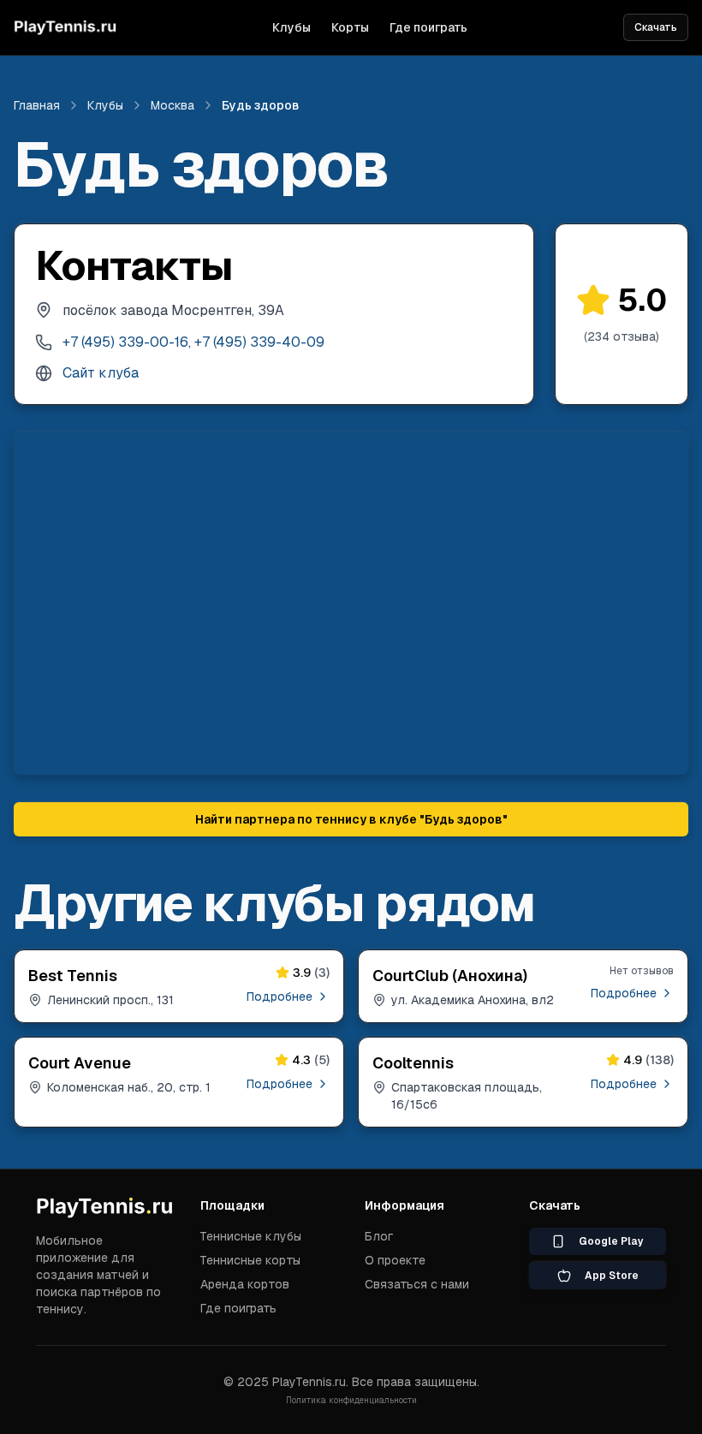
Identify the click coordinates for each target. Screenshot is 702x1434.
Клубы (291, 27)
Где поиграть (428, 27)
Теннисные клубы (250, 1236)
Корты (350, 27)
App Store (612, 1275)
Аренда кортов (244, 1284)
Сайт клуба (100, 373)
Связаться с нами (417, 1284)
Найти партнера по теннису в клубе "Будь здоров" (351, 819)
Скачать (655, 27)
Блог (379, 1236)
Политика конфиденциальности (351, 1400)
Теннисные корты (250, 1260)
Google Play (611, 1241)
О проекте (395, 1260)
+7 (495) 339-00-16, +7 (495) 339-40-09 (193, 342)
